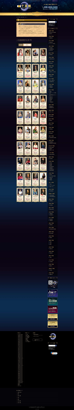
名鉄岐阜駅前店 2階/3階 (53, 137)
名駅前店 (51, 148)
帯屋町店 (51, 237)
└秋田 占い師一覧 (20, 339)
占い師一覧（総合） (20, 334)
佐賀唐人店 (51, 248)
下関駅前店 (51, 220)
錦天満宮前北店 (52, 169)
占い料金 (27, 334)
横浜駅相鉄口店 (52, 107)
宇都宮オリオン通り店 (53, 71)
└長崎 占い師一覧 (20, 377)
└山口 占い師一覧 (20, 370)
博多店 (50, 244)
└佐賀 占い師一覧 (20, 376)
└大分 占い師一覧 (20, 379)
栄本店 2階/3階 (52, 147)
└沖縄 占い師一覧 (20, 382)
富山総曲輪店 (51, 116)
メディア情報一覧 (28, 341)
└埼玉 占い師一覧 (20, 345)
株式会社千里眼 (36, 334)
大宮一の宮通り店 (52, 80)
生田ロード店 (51, 186)
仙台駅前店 (51, 47)
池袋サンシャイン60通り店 (53, 93)
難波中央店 (51, 177)
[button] (54, 353)
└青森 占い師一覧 (20, 336)
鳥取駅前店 (51, 200)
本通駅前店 (51, 213)
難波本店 (51, 174)
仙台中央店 (51, 50)
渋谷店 (50, 100)
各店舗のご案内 (43, 0)
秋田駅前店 (51, 54)
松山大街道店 (51, 233)
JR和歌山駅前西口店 (52, 196)
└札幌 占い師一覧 (20, 335)
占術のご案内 (27, 335)
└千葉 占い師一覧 (20, 346)
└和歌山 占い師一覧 (20, 365)
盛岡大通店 (51, 42)
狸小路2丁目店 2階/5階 (53, 32)
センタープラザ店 (52, 185)
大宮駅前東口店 (52, 81)
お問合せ (27, 339)
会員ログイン (38, 339)
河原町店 (51, 165)
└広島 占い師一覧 (20, 369)
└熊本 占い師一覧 (20, 378)
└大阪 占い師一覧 (20, 362)
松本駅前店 (51, 133)
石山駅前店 (51, 158)
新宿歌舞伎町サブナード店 (53, 95)
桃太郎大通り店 (52, 209)
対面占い (19, 383)
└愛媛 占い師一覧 (20, 373)
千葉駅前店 (51, 87)
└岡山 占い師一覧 (20, 368)
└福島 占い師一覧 (20, 341)
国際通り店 (51, 274)
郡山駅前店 (51, 63)
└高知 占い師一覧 (20, 374)
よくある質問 (27, 337)
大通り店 (51, 33)
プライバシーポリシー (36, 336)
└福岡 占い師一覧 (20, 375)
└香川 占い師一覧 (20, 372)
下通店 (50, 257)
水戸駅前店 (51, 67)
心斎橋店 (51, 178)
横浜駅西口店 (51, 106)
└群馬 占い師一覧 (20, 344)
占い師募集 (27, 340)
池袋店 (50, 91)
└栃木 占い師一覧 (20, 343)
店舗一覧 (27, 338)
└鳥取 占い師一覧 (20, 366)
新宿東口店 (51, 98)
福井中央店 (51, 124)
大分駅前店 (51, 261)
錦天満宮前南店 (52, 166)
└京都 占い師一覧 (20, 361)
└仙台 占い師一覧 (20, 338)
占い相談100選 (27, 336)
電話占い (19, 384)
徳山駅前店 (51, 219)
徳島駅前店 (51, 224)
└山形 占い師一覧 (20, 340)
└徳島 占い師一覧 (20, 371)
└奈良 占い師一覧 (20, 364)
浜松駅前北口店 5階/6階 (53, 143)
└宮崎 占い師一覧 (20, 380)
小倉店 (50, 243)
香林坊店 (51, 120)
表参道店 (51, 99)
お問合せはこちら (49, 0)
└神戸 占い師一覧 (20, 363)
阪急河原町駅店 (52, 170)
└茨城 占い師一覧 (20, 342)
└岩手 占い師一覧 (20, 337)
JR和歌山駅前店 (52, 195)
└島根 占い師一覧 (20, 367)
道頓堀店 (51, 179)
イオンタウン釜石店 (52, 43)
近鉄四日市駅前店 (52, 154)
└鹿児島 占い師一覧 (20, 381)
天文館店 (51, 270)
